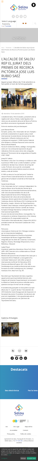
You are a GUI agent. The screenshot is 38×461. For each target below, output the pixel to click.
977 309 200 (19, 441)
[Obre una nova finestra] (13, 16)
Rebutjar (23, 458)
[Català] (23, 23)
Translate (8, 26)
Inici (2, 48)
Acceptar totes (31, 458)
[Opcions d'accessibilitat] (33, 5)
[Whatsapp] (25, 358)
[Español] (25, 23)
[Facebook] (12, 358)
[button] (2, 2)
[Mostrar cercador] (35, 23)
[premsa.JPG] (10, 329)
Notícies (8, 48)
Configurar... (4, 458)
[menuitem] (23, 23)
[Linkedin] (21, 358)
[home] (19, 7)
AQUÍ (9, 455)
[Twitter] (16, 358)
